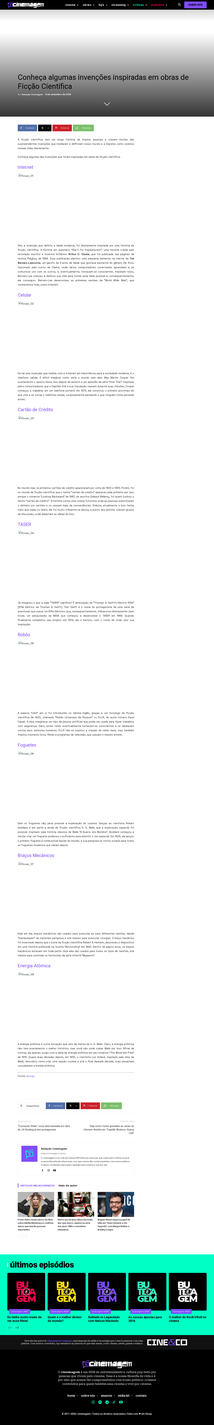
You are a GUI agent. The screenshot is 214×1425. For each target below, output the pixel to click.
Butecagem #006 (60, 1312)
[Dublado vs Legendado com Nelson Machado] (107, 1292)
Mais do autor (68, 1185)
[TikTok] (114, 1402)
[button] (179, 5)
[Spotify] (100, 1402)
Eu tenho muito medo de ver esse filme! (24, 1319)
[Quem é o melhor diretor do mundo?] (66, 1292)
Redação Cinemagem (32, 94)
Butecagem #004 (140, 1312)
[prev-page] (20, 1236)
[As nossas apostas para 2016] (147, 1292)
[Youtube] (56, 1171)
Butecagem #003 (181, 1312)
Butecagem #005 (100, 1312)
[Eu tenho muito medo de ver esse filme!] (26, 1292)
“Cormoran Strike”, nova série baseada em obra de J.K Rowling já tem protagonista (44, 1128)
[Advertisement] (76, 1088)
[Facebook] (43, 1171)
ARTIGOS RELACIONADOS (37, 1185)
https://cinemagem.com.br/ (53, 1153)
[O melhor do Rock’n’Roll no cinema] (188, 1292)
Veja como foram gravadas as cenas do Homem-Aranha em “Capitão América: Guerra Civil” (109, 1130)
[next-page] (25, 1236)
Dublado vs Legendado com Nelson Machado (104, 1319)
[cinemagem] (27, 4)
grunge (30, 1076)
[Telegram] (107, 1402)
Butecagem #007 (19, 1312)
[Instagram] (49, 1171)
